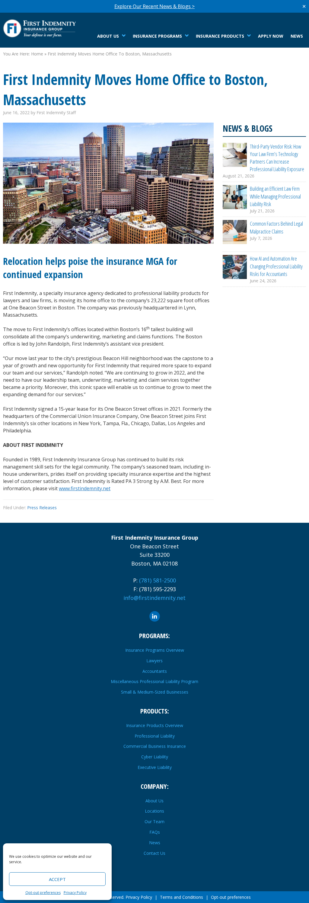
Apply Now (270, 36)
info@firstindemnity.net (154, 597)
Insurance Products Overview (154, 725)
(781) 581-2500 (157, 580)
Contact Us (154, 853)
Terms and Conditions (181, 897)
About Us (154, 801)
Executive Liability (155, 767)
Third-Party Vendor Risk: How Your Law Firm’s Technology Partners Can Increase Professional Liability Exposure (277, 158)
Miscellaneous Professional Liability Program (154, 681)
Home (37, 54)
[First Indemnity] (41, 28)
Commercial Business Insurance (154, 746)
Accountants (154, 671)
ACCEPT (57, 879)
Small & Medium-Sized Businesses (154, 692)
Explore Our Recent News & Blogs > (154, 6)
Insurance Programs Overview (154, 650)
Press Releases (42, 507)
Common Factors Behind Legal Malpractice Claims (276, 227)
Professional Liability (155, 736)
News (297, 36)
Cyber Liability (154, 757)
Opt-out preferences (43, 892)
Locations (154, 811)
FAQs (154, 832)
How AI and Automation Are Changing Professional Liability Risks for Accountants (276, 266)
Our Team (154, 821)
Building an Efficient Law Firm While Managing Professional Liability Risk (275, 196)
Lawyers (154, 660)
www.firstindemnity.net (84, 488)
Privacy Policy (75, 892)
